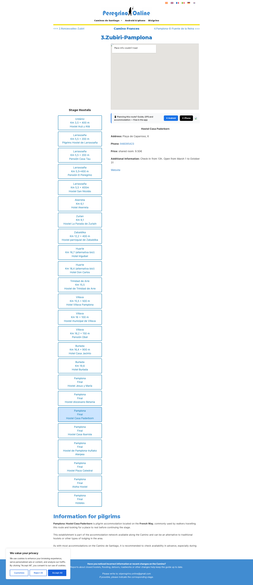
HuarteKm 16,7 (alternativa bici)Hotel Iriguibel (80, 252)
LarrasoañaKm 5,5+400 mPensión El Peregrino (80, 171)
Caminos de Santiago (106, 20)
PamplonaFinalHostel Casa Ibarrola (80, 430)
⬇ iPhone (186, 118)
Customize (19, 573)
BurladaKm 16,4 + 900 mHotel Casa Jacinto (80, 349)
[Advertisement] (77, 67)
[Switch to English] (172, 3)
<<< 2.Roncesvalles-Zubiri (68, 28)
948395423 (127, 143)
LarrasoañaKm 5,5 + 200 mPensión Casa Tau (79, 155)
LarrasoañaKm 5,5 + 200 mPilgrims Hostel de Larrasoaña (80, 139)
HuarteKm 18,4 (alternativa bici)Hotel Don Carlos (80, 268)
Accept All (57, 573)
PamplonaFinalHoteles (80, 499)
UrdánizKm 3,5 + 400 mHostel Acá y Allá (80, 122)
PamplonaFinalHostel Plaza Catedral (80, 467)
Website (115, 170)
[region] (38, 563)
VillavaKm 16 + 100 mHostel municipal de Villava (80, 317)
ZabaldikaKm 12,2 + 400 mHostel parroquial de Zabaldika (80, 236)
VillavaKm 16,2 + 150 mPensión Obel (80, 333)
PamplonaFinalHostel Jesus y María (80, 382)
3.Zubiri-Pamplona (126, 37)
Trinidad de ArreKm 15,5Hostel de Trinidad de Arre (80, 285)
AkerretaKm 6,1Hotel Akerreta (79, 203)
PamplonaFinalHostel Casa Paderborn (80, 414)
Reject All (38, 573)
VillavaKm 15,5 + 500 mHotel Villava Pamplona (80, 301)
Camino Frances (126, 28)
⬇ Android (171, 118)
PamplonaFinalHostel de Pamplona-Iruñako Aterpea (80, 449)
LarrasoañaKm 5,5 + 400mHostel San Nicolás (80, 187)
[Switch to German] (189, 3)
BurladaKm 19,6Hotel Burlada (80, 366)
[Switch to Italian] (183, 3)
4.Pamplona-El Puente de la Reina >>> (177, 28)
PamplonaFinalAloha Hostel (79, 483)
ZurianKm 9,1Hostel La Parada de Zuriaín (79, 220)
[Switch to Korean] (194, 3)
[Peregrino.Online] (126, 11)
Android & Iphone (135, 20)
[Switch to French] (177, 3)
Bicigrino (153, 20)
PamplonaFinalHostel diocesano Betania (80, 398)
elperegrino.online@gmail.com (135, 573)
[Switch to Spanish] (166, 3)
